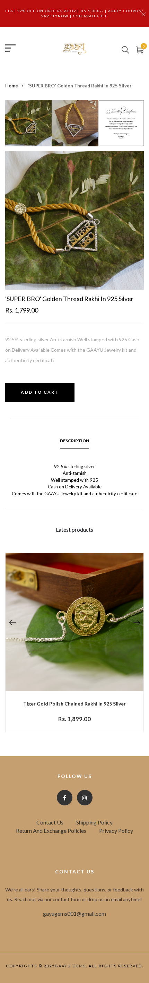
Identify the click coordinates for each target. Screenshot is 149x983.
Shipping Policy (94, 822)
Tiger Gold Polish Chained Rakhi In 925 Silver (74, 704)
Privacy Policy (116, 830)
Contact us (49, 822)
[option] (28, 125)
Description (74, 440)
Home (11, 85)
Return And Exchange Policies (51, 830)
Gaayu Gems (70, 966)
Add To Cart (40, 392)
